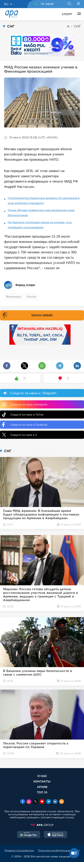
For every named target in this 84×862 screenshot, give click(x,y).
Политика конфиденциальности (59, 850)
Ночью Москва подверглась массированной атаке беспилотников (41, 212)
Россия (31, 296)
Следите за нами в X (23, 434)
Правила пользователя (19, 850)
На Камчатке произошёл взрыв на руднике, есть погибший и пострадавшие (40, 225)
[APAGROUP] (42, 825)
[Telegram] (48, 802)
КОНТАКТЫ (42, 781)
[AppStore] (55, 835)
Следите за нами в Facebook (29, 424)
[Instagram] (29, 802)
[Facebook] (22, 802)
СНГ (77, 26)
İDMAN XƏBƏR (42, 315)
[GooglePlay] (28, 835)
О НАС (42, 776)
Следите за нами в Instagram (28, 404)
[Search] (69, 4)
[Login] (78, 4)
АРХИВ (42, 787)
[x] (35, 802)
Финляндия (13, 296)
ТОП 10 (42, 792)
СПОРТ (67, 14)
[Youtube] (42, 802)
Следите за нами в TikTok (26, 414)
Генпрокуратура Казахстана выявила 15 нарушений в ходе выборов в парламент (44, 200)
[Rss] (61, 802)
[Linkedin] (55, 802)
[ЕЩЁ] (78, 14)
